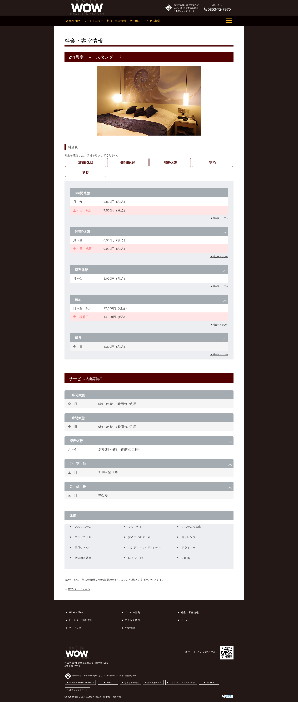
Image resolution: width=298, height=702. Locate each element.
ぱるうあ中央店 (132, 682)
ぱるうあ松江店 (154, 682)
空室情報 (130, 628)
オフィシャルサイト (78, 689)
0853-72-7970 (72, 665)
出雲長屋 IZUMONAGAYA (81, 682)
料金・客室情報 (116, 21)
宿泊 (212, 162)
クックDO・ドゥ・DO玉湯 (182, 682)
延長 (85, 172)
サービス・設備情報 (80, 620)
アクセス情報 (152, 21)
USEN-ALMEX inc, (89, 696)
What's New (73, 21)
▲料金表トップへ (219, 218)
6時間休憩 (127, 162)
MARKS (210, 682)
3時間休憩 (85, 162)
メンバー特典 (132, 612)
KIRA (109, 682)
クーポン (135, 21)
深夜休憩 (170, 162)
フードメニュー (93, 21)
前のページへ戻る (79, 589)
